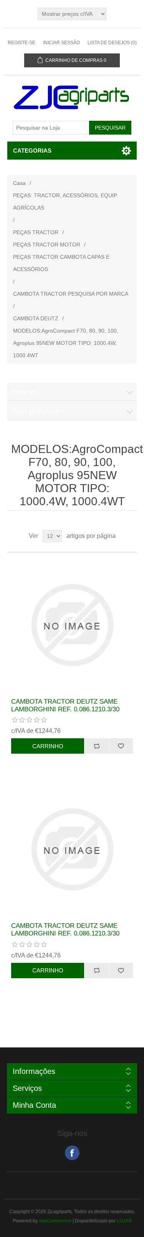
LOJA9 (124, 1221)
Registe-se (21, 42)
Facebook (72, 1152)
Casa (19, 183)
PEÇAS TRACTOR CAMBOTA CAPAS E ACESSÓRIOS (61, 263)
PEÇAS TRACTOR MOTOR (46, 244)
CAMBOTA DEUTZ (35, 318)
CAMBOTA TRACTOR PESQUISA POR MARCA (70, 294)
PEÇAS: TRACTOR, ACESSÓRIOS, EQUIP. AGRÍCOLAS (65, 201)
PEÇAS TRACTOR (35, 232)
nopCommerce (55, 1221)
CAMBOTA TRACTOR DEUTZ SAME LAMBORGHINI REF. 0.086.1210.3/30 (65, 705)
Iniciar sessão (61, 42)
